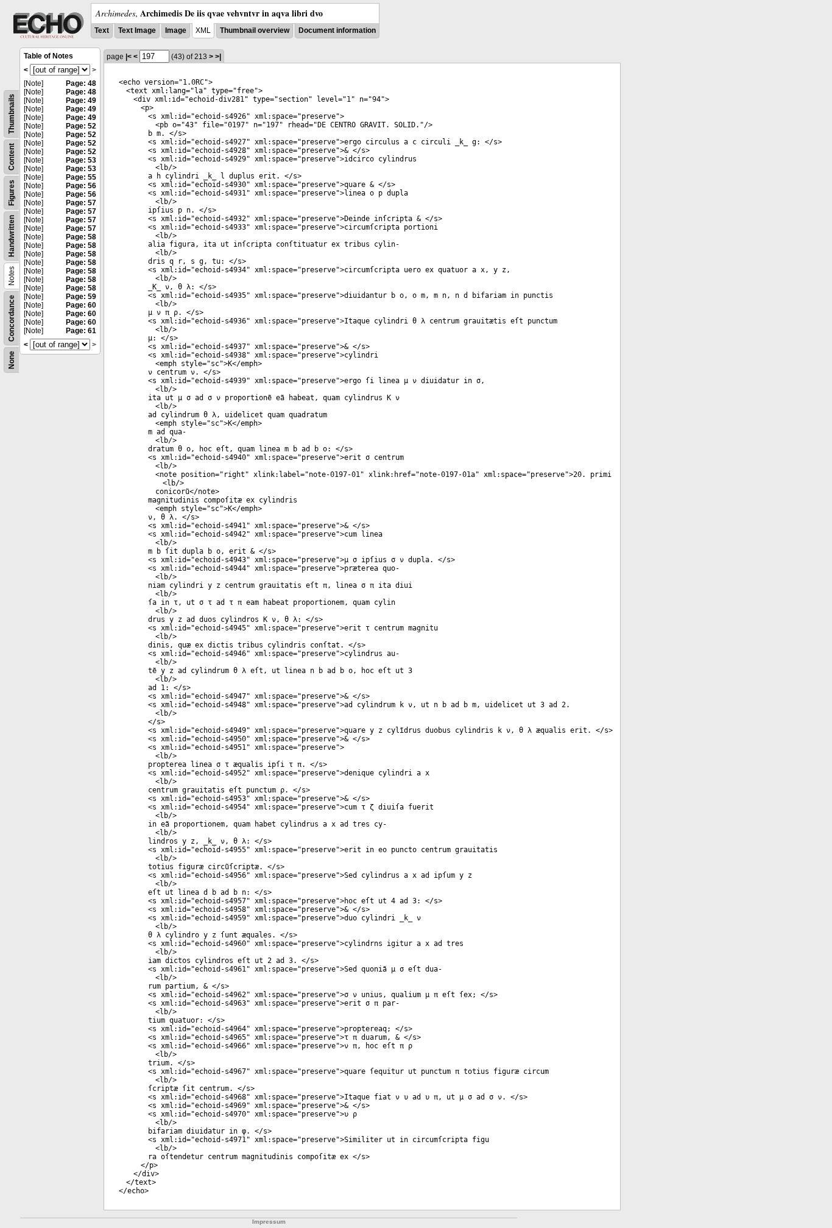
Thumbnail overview (254, 30)
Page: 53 (81, 160)
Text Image (137, 30)
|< (128, 56)
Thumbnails (11, 114)
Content (11, 157)
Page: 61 (81, 330)
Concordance (11, 318)
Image (175, 30)
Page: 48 (81, 83)
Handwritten (11, 236)
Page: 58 (81, 237)
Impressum (269, 1221)
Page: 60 (81, 305)
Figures (11, 193)
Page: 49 (81, 100)
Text (101, 30)
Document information (337, 30)
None (11, 360)
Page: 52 (81, 126)
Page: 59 (81, 296)
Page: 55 (81, 177)
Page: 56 (81, 186)
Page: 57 (81, 203)
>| (218, 56)
